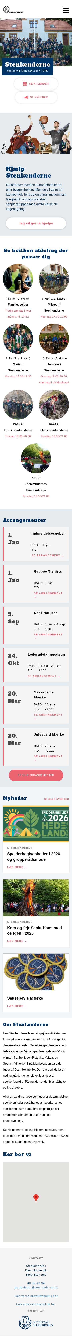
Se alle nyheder (56, 799)
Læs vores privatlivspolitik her (36, 1295)
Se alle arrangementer (36, 775)
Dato (35, 545)
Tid (34, 549)
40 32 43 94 (36, 1283)
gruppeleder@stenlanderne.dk (36, 1287)
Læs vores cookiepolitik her (36, 1304)
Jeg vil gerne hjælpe (36, 223)
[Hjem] (13, 10)
